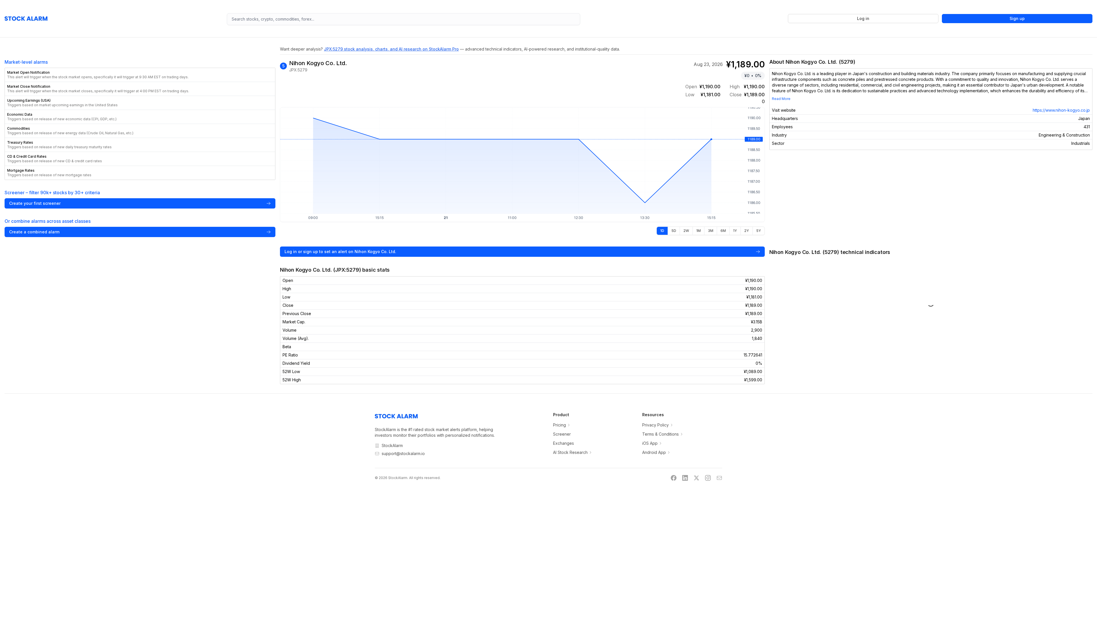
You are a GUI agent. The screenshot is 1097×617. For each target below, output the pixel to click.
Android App (654, 452)
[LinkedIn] (685, 478)
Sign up (1017, 18)
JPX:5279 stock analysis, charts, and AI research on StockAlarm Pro (391, 49)
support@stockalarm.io (403, 453)
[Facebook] (673, 478)
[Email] (719, 478)
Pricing (559, 424)
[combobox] (403, 19)
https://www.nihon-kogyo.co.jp (1061, 110)
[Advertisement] (930, 199)
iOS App (650, 443)
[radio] (662, 231)
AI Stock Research (570, 452)
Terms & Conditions (660, 434)
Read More (781, 99)
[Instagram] (708, 478)
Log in (863, 18)
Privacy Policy (655, 424)
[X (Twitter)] (696, 478)
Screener (562, 434)
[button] (140, 75)
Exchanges (563, 443)
